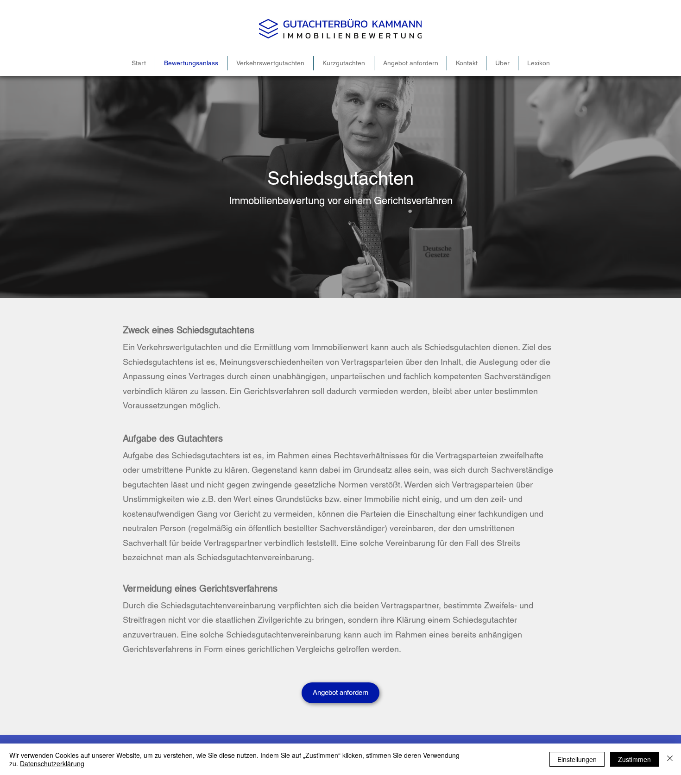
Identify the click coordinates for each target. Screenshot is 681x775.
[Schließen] (669, 759)
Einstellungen (577, 759)
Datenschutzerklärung (52, 763)
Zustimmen (634, 759)
